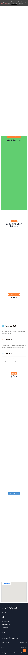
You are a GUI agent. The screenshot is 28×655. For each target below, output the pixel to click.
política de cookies (4, 3)
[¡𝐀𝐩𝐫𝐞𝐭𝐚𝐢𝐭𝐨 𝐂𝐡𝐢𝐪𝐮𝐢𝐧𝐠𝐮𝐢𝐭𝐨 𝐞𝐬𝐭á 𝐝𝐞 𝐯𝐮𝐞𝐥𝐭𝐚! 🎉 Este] (14, 476)
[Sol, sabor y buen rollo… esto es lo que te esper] (14, 415)
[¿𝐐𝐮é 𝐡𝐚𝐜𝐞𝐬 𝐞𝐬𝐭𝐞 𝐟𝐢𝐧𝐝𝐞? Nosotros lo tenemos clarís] (14, 436)
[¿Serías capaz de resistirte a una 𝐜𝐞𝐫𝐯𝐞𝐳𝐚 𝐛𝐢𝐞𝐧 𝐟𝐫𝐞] (14, 449)
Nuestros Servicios (6, 624)
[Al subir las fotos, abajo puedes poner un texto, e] (14, 463)
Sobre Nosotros (6, 621)
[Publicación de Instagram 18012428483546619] (14, 398)
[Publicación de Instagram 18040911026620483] (14, 392)
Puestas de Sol (5, 627)
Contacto (4, 630)
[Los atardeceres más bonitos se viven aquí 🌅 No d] (14, 426)
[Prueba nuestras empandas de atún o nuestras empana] (14, 486)
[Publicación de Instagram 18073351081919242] (14, 390)
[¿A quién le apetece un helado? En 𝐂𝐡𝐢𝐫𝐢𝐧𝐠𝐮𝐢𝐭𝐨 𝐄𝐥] (14, 405)
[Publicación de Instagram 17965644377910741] (14, 395)
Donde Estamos (6, 633)
